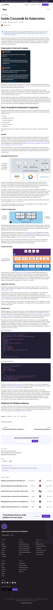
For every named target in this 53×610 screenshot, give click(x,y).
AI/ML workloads (39, 552)
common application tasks (12, 387)
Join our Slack (22, 563)
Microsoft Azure (39, 544)
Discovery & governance (24, 548)
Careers (3, 567)
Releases (4, 554)
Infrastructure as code (24, 544)
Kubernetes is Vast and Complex (8, 451)
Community (4, 556)
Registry (3, 544)
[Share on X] (8, 461)
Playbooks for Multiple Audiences (8, 454)
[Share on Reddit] (6, 461)
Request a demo (22, 569)
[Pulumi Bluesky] (15, 582)
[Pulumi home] (5, 5)
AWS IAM (30, 141)
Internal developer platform (25, 552)
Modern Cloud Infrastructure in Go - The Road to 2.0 (15, 507)
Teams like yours (39, 554)
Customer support (23, 565)
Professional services (23, 567)
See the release (45, 1)
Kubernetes (21, 87)
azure (15, 416)
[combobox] (47, 9)
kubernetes (9, 416)
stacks (8, 113)
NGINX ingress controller (7, 290)
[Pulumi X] (10, 582)
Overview (21, 542)
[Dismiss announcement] (50, 1)
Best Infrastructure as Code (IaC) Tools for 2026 (14, 491)
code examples (37, 384)
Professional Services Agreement (22, 600)
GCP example (13, 297)
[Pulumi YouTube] (7, 582)
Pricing (20, 554)
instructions (13, 199)
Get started (45, 4)
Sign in (39, 4)
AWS (14, 201)
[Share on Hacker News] (10, 461)
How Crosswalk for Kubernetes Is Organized (11, 452)
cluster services (29, 232)
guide (31, 275)
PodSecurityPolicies (29, 235)
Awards (3, 571)
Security (3, 573)
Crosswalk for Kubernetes (26, 410)
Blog (4, 9)
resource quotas (45, 234)
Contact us (33, 4)
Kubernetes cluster (22, 272)
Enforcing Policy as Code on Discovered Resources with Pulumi (19, 496)
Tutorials (3, 548)
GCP (22, 201)
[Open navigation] (50, 4)
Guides (3, 550)
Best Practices (5, 14)
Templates (4, 546)
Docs (3, 542)
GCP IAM (35, 141)
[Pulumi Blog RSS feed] (49, 9)
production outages (14, 94)
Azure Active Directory (17, 145)
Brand (3, 575)
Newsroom (4, 569)
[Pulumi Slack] (2, 582)
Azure (17, 201)
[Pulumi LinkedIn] (12, 582)
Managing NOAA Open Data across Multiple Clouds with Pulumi (18, 501)
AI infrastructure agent (24, 550)
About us (3, 563)
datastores (25, 288)
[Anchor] (29, 48)
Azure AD (43, 141)
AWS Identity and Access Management (31, 143)
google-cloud (23, 416)
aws (18, 416)
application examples (17, 384)
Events (3, 552)
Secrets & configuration (24, 546)
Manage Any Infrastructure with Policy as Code (14, 481)
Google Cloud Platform (41, 546)
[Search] (47, 9)
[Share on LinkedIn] (4, 461)
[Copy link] (2, 461)
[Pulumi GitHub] (5, 582)
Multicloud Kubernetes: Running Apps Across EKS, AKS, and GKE (19, 486)
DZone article (27, 86)
